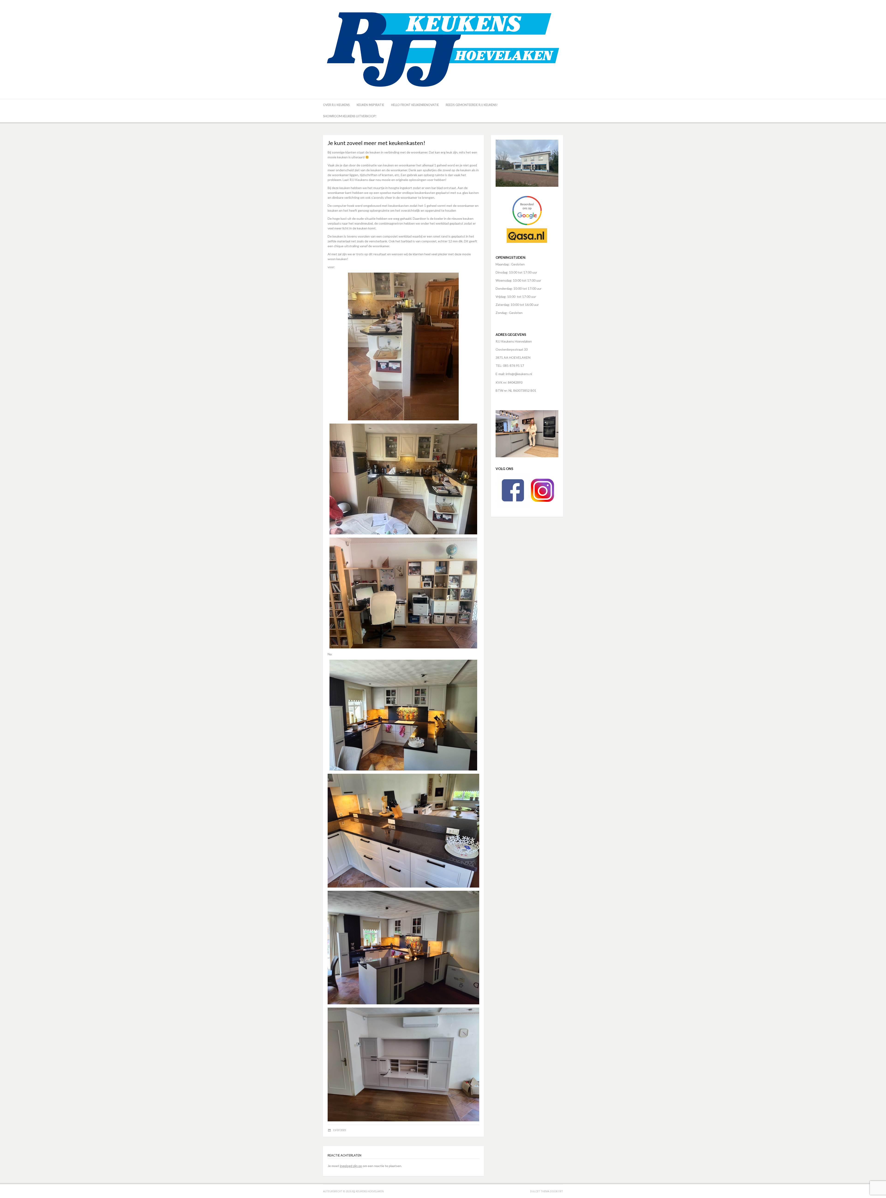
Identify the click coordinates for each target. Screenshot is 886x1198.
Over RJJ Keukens (336, 105)
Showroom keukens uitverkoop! (350, 116)
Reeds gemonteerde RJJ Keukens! (472, 105)
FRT (560, 1191)
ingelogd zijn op (351, 1166)
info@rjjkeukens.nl (519, 374)
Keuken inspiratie (370, 105)
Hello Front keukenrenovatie (415, 105)
